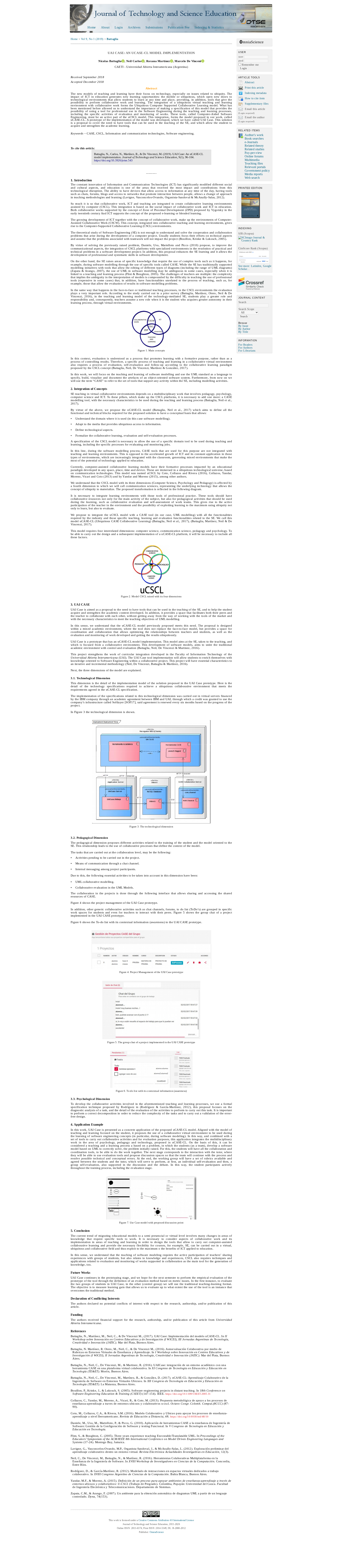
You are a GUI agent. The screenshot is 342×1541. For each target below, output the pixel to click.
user (240, 56)
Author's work (254, 135)
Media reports (254, 174)
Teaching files (254, 163)
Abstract (249, 82)
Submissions (154, 27)
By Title (243, 331)
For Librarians (246, 350)
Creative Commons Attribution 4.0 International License (166, 1520)
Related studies (254, 149)
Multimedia (252, 160)
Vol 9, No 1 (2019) (92, 39)
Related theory (254, 145)
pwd (240, 60)
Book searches (254, 138)
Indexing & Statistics (209, 27)
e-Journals (251, 142)
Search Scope (246, 309)
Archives (134, 27)
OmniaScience (157, 1532)
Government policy (257, 170)
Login (119, 27)
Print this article (254, 87)
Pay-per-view (253, 152)
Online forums (254, 156)
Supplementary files (256, 103)
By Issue (243, 325)
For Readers (245, 344)
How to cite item (255, 98)
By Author (244, 328)
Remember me (250, 64)
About (105, 27)
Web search (252, 177)
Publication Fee (179, 27)
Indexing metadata (255, 93)
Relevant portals (255, 167)
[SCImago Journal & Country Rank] (255, 240)
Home (91, 27)
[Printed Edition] (251, 217)
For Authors (245, 347)
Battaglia (112, 39)
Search (242, 302)
